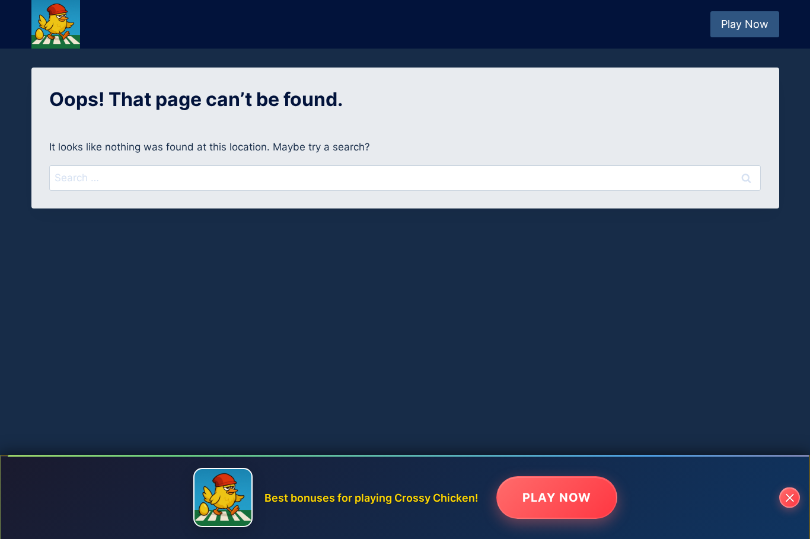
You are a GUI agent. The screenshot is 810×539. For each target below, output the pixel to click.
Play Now (744, 24)
